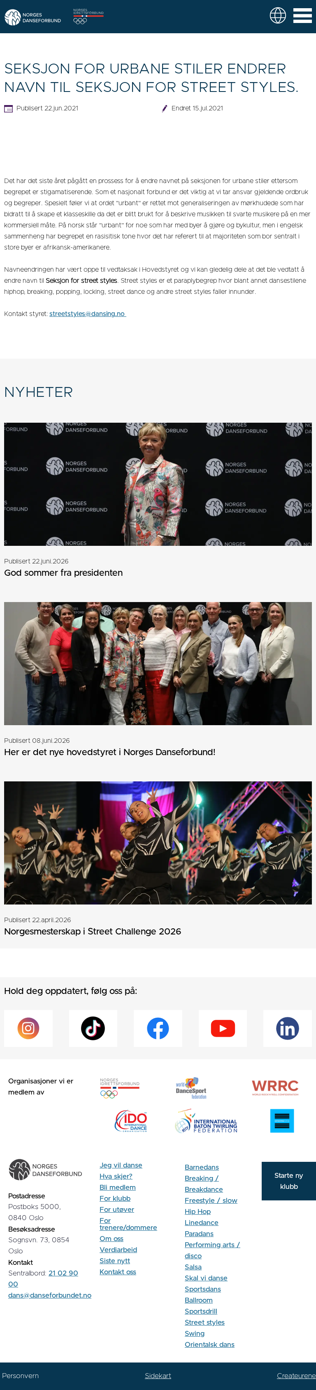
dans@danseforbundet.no (49, 1295)
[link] (278, 15)
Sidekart (158, 1375)
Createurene (296, 1375)
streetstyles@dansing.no (87, 314)
